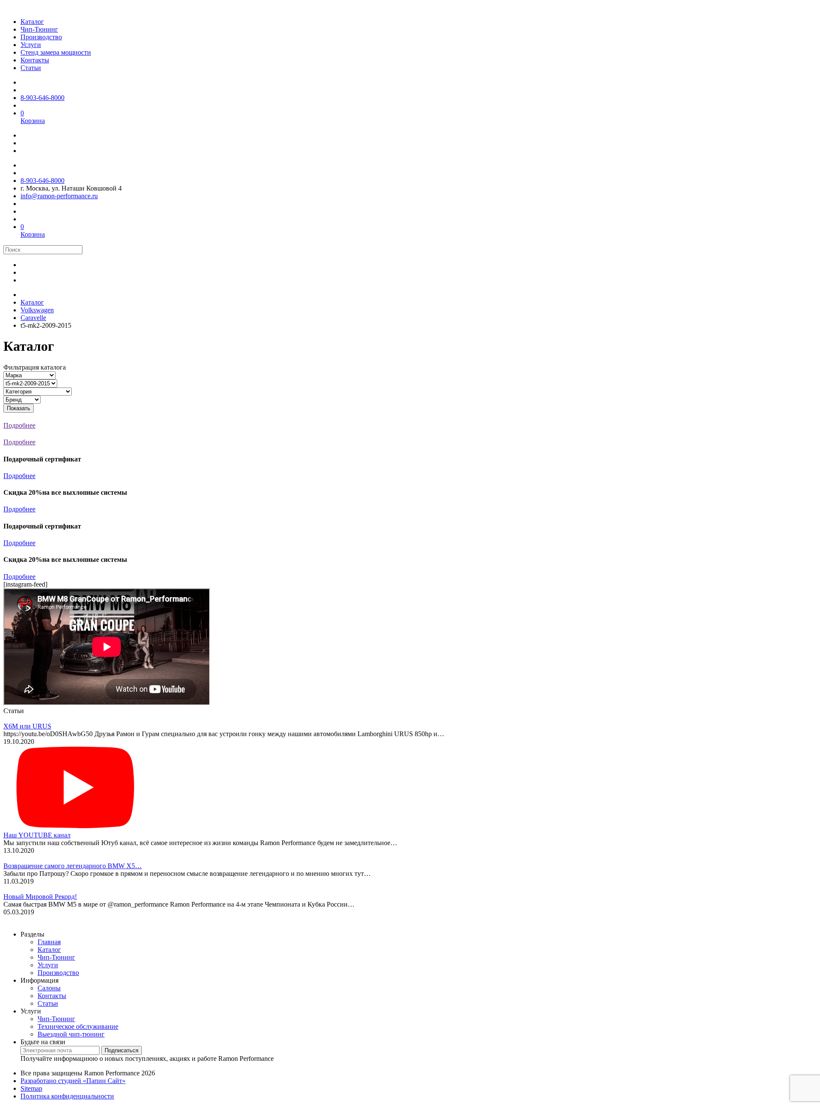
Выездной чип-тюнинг (71, 1034)
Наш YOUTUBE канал (36, 835)
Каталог (32, 302)
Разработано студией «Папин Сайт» (73, 1080)
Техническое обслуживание (78, 1026)
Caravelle (33, 317)
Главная (49, 942)
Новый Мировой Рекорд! (40, 896)
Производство (58, 972)
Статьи (48, 1003)
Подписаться (121, 1050)
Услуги (48, 965)
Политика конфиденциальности (67, 1096)
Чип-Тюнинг (56, 957)
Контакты (52, 995)
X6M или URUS (27, 726)
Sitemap (31, 1088)
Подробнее (19, 475)
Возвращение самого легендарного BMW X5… (72, 865)
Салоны (49, 988)
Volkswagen (37, 310)
